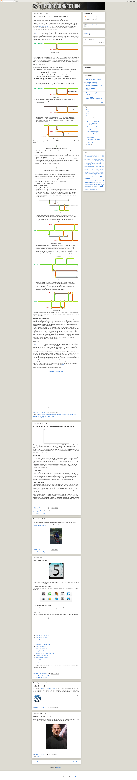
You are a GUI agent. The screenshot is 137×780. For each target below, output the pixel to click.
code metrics (101, 159)
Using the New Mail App (41, 637)
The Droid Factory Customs (93, 92)
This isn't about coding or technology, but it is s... (93, 132)
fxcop (99, 162)
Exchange (90, 162)
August (89, 144)
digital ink (99, 160)
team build (99, 180)
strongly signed (101, 178)
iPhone (49, 675)
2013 (87, 111)
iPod (95, 164)
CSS (95, 160)
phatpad (96, 169)
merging (43, 414)
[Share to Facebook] (55, 412)
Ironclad (88, 94)
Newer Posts (36, 762)
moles (99, 167)
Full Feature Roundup (71, 607)
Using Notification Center (41, 642)
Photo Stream (101, 169)
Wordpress (87, 189)
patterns (48, 414)
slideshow (64, 414)
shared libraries (101, 173)
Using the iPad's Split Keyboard (43, 635)
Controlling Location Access (42, 655)
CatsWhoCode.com (91, 82)
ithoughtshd (99, 164)
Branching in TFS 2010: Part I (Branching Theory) (53, 16)
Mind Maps (95, 167)
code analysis (87, 159)
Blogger (76, 776)
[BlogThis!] (52, 412)
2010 (38, 510)
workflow (44, 511)
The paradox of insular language (93, 79)
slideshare (59, 414)
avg (91, 156)
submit (88, 180)
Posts (88, 16)
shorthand (91, 174)
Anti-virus (99, 155)
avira (94, 156)
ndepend (102, 167)
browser (86, 158)
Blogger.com (52, 688)
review (100, 172)
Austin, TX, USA (41, 417)
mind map (91, 167)
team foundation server (66, 510)
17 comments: (42, 707)
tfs (42, 416)
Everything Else (90, 97)
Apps (85, 156)
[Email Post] (48, 412)
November (90, 117)
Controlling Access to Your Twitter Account (45, 653)
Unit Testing (88, 186)
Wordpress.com (44, 688)
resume (92, 172)
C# (96, 158)
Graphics (86, 163)
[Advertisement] (92, 55)
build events (92, 158)
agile (40, 510)
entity (102, 160)
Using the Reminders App (41, 648)
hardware (90, 163)
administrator (92, 155)
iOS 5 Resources (40, 560)
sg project (90, 173)
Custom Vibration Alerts (41, 646)
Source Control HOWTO (44, 26)
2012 (87, 113)
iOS (41, 675)
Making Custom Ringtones (42, 651)
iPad (46, 675)
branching (39, 414)
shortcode (86, 174)
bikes (38, 551)
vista (92, 186)
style (85, 180)
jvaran (63, 408)
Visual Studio (51, 416)
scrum (51, 510)
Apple (38, 675)
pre (92, 170)
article (47, 444)
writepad (95, 189)
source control (70, 414)
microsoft (47, 510)
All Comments (90, 19)
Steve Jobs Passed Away (43, 716)
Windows (97, 188)
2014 (87, 109)
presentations (56, 408)
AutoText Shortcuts (40, 659)
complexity (92, 160)
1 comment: (43, 412)
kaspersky (87, 166)
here (63, 364)
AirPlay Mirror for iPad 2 (41, 662)
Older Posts (76, 762)
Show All (102, 102)
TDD (95, 180)
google (102, 162)
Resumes (97, 172)
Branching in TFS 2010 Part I (56, 371)
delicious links (88, 70)
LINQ (94, 166)
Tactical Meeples (90, 88)
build (43, 510)
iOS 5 (43, 675)
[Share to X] (53, 412)
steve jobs (39, 756)
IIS (96, 163)
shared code (94, 173)
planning (86, 170)
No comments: (42, 508)
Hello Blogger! (39, 686)
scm (103, 172)
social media (90, 176)
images (98, 163)
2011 (87, 116)
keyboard (91, 166)
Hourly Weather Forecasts (42, 657)
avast (88, 156)
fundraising (42, 551)
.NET (86, 155)
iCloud (93, 163)
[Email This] (50, 412)
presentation (53, 414)
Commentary (87, 160)
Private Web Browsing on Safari (43, 644)
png (90, 170)
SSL (91, 178)
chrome (102, 158)
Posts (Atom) (59, 767)
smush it (86, 176)
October (90, 120)
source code (96, 176)
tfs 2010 (45, 416)
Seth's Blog (89, 78)
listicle (97, 166)
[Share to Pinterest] (56, 412)
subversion (92, 180)
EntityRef (86, 162)
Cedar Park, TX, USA (42, 677)
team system (75, 510)
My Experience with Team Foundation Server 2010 (53, 426)
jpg (103, 164)
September (90, 142)
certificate (99, 158)
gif (100, 162)
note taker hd (87, 169)
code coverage (94, 159)
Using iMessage (39, 639)
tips (101, 184)
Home (56, 762)
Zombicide (88, 89)
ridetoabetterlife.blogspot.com (40, 525)
